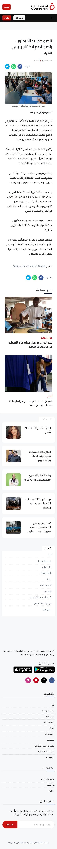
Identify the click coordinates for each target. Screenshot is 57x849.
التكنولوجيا (47, 609)
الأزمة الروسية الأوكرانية (41, 597)
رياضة (49, 579)
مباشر (6, 7)
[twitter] (7, 66)
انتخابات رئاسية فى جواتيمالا (24, 266)
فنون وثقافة (46, 585)
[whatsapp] (13, 66)
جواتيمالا (41, 266)
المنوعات (48, 591)
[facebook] (19, 66)
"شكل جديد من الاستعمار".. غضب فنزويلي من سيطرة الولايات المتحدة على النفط (39, 528)
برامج (21, 18)
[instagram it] (28, 680)
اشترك (9, 824)
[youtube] (36, 680)
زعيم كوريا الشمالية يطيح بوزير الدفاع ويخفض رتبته (40, 456)
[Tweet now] (44, 680)
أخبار (50, 555)
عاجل (6, 18)
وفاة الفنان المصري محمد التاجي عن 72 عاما (37, 477)
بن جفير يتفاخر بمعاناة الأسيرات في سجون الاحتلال (38, 503)
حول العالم (47, 567)
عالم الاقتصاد (46, 573)
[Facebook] (52, 680)
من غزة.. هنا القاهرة (42, 603)
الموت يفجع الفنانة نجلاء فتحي (37, 430)
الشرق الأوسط (45, 561)
